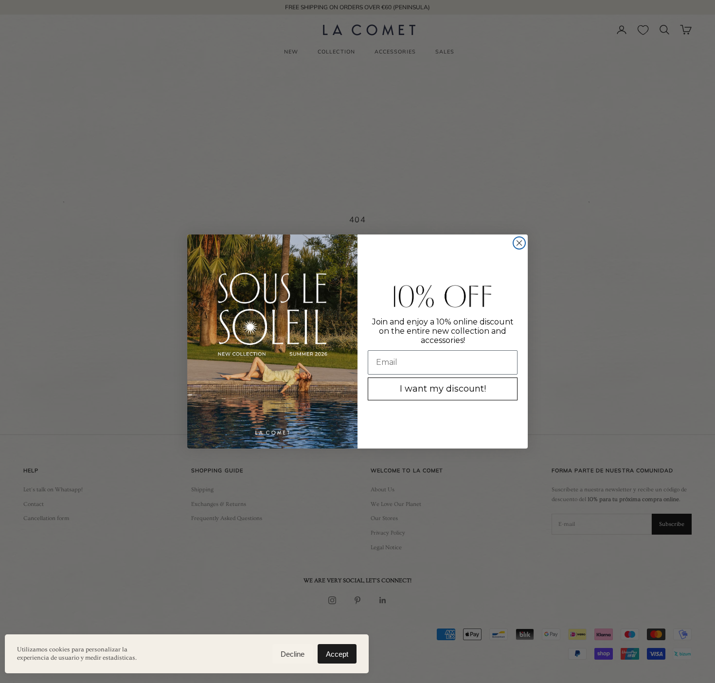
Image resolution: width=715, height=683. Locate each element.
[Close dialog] (519, 243)
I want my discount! (443, 388)
